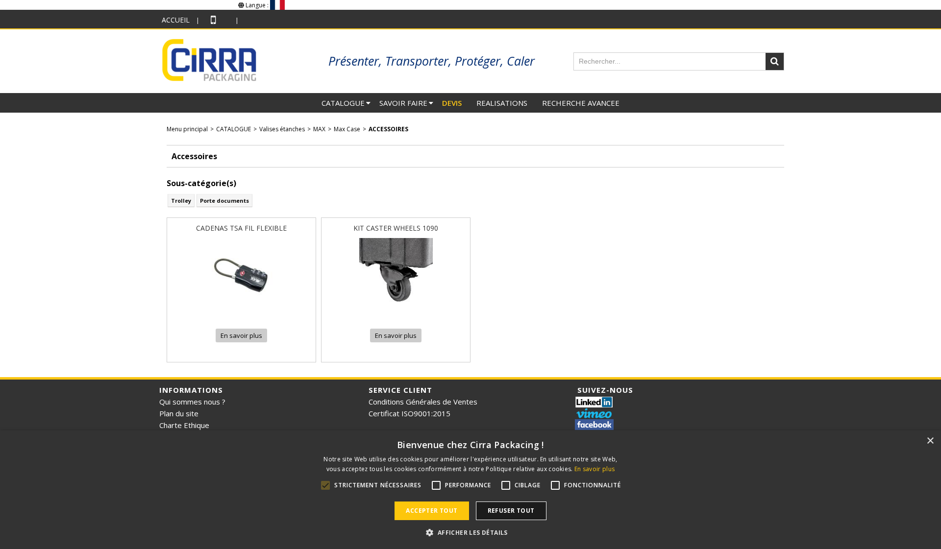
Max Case (347, 129)
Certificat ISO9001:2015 (409, 413)
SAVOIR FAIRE (403, 103)
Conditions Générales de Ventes (423, 401)
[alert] (470, 489)
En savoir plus (594, 469)
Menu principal (187, 129)
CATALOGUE (343, 103)
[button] (470, 532)
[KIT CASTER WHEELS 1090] (396, 314)
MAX (319, 129)
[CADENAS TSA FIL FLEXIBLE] (241, 314)
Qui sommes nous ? (192, 401)
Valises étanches (282, 129)
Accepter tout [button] (431, 510)
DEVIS (452, 103)
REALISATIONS (501, 103)
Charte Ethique (184, 425)
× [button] (930, 441)
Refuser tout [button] (511, 510)
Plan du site (178, 413)
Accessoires (388, 129)
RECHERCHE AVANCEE (580, 103)
